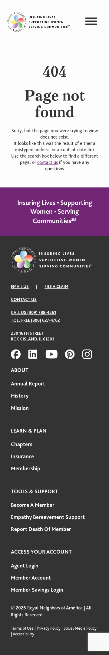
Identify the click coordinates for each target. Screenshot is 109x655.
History (19, 396)
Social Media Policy (80, 628)
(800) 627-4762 (45, 320)
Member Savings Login (37, 590)
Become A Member (32, 505)
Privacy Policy (49, 628)
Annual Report (28, 384)
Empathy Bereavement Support (48, 517)
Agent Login (24, 566)
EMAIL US (20, 286)
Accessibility (23, 633)
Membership (25, 468)
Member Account (31, 578)
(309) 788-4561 (41, 312)
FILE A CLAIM (56, 286)
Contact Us (24, 299)
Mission (20, 408)
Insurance (22, 456)
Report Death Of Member (41, 529)
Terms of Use (22, 628)
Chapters (21, 444)
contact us (47, 162)
